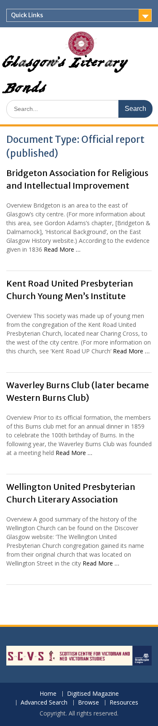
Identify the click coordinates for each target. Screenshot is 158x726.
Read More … (62, 249)
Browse (88, 702)
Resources (124, 702)
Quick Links (27, 15)
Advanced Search (44, 702)
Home (48, 694)
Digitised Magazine (93, 694)
